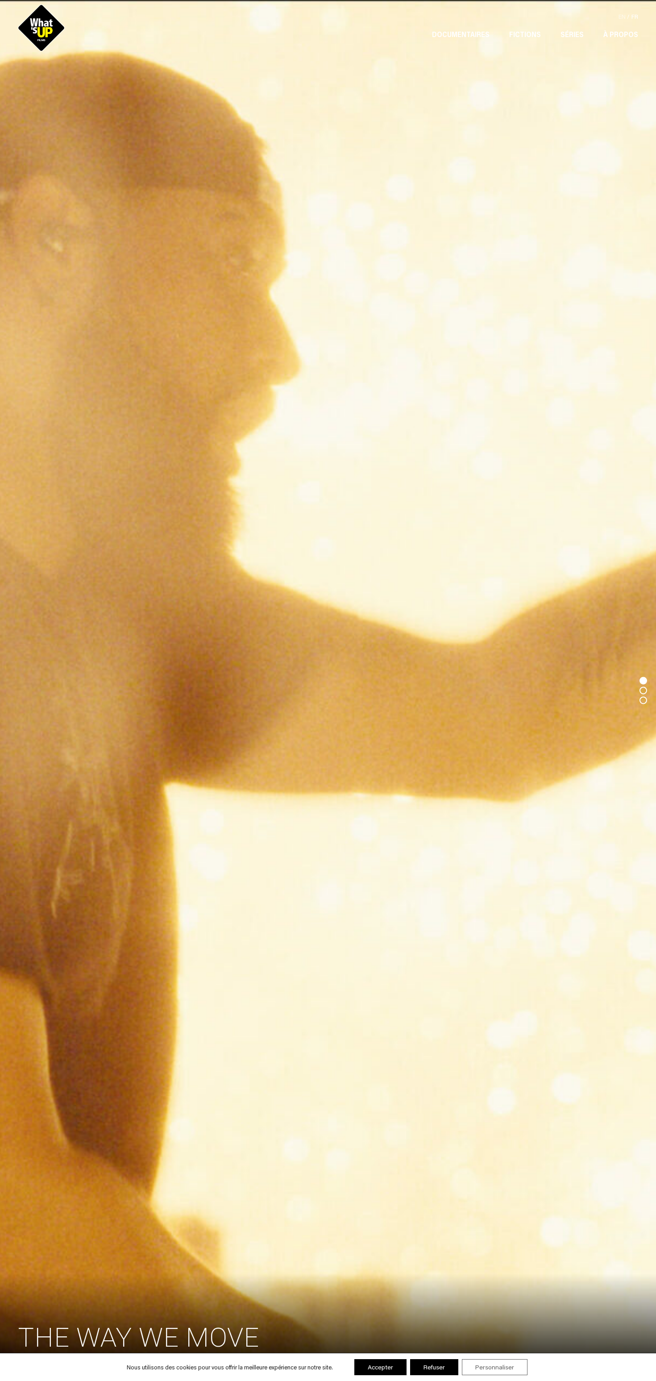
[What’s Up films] (41, 27)
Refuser (434, 1367)
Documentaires (461, 34)
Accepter (380, 1367)
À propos (620, 34)
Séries (572, 34)
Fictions (525, 34)
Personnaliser (494, 1367)
